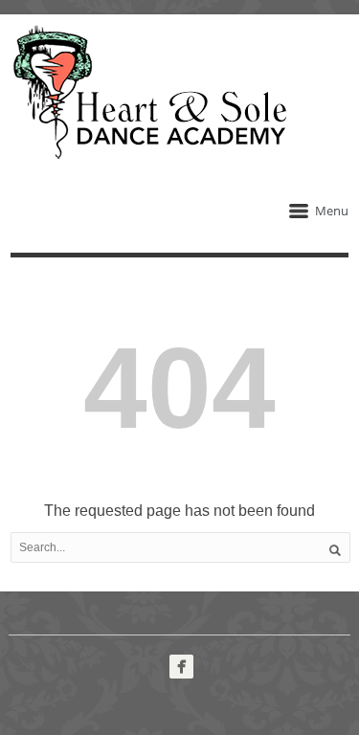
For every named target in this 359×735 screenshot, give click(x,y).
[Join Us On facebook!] (181, 667)
